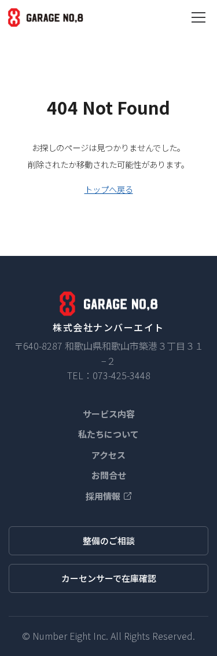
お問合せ (108, 475)
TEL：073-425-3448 (108, 375)
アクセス (108, 455)
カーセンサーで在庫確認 (108, 578)
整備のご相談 (109, 540)
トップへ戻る (108, 189)
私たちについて (108, 434)
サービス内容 (109, 414)
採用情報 (103, 496)
